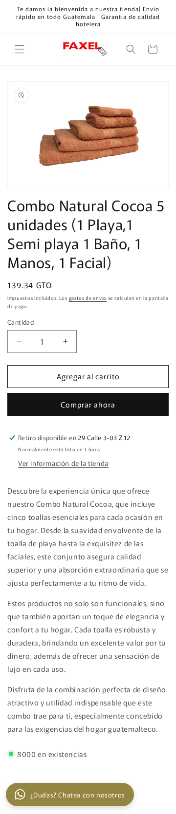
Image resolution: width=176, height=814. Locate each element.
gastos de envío (88, 297)
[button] (19, 49)
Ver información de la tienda (63, 463)
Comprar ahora (88, 404)
